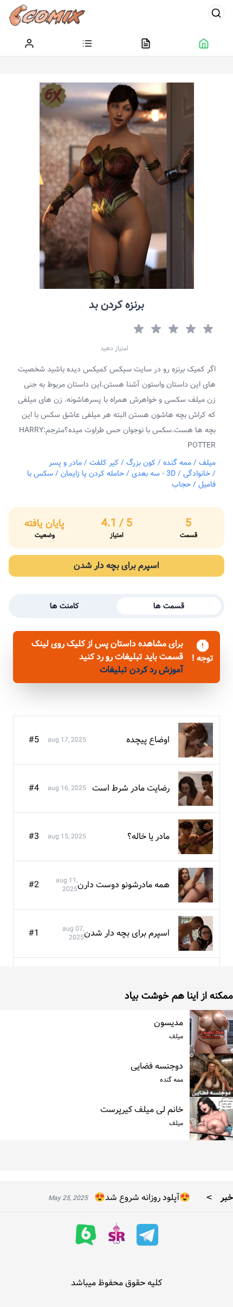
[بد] (189, 329)
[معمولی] (172, 329)
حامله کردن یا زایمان (92, 473)
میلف (207, 463)
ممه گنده (177, 463)
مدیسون (168, 1023)
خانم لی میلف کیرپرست (141, 1109)
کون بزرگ (141, 463)
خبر (217, 1197)
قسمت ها (168, 606)
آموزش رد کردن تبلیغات (141, 670)
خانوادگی (196, 473)
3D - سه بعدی (154, 473)
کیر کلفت (104, 463)
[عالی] (137, 329)
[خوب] (155, 329)
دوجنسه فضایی (157, 1066)
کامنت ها (64, 606)
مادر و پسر (65, 463)
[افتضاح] (207, 329)
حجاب (181, 484)
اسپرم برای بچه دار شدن (116, 565)
